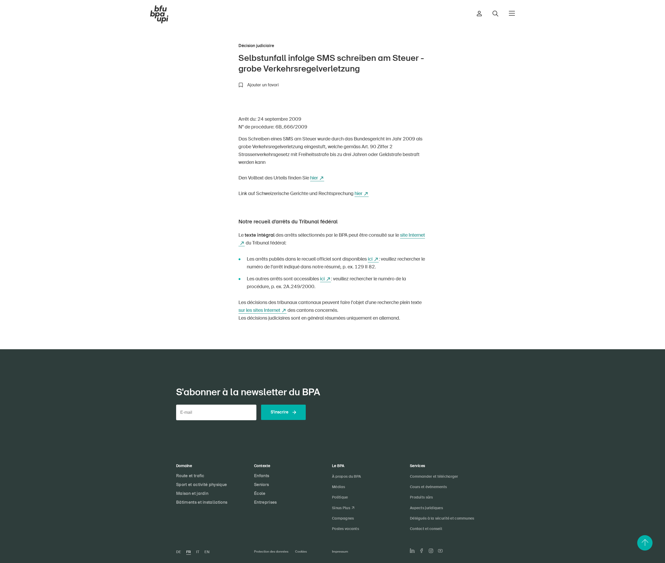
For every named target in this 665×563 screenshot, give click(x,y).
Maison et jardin (192, 493)
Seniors (261, 484)
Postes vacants (345, 528)
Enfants (261, 475)
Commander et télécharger (434, 476)
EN (206, 551)
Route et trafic (190, 475)
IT (197, 551)
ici (370, 259)
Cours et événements (428, 486)
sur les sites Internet (259, 310)
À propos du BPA (346, 476)
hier (314, 178)
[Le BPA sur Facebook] (421, 550)
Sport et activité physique (201, 484)
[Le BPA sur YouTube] (440, 550)
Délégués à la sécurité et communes (442, 518)
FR (188, 551)
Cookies (301, 551)
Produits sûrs (421, 497)
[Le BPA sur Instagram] (431, 551)
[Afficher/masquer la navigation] (512, 13)
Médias (338, 486)
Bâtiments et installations (201, 502)
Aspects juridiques (426, 508)
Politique (340, 497)
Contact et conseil (426, 528)
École (259, 493)
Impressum (340, 551)
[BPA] (159, 14)
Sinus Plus (341, 508)
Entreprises (265, 502)
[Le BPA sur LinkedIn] (412, 550)
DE (178, 551)
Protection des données (271, 551)
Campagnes (343, 518)
